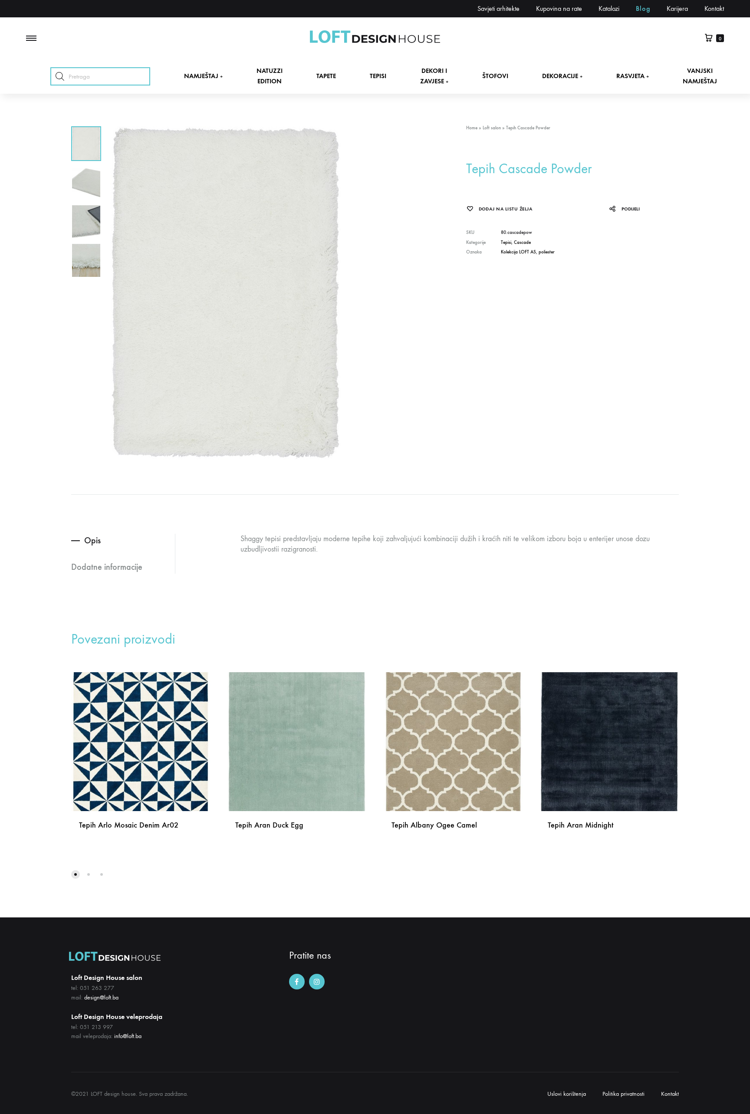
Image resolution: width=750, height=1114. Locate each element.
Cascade (522, 242)
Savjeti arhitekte (498, 8)
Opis (92, 540)
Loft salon (492, 128)
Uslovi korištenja (566, 1094)
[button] (75, 874)
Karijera (677, 8)
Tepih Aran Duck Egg (269, 825)
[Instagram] (317, 981)
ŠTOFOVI (495, 76)
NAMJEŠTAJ (203, 76)
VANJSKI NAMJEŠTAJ (700, 76)
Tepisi (506, 242)
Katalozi (609, 8)
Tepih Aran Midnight (580, 825)
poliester (547, 252)
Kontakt (714, 8)
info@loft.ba (127, 1036)
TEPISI (378, 76)
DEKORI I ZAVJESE (434, 76)
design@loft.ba (101, 997)
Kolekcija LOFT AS (518, 252)
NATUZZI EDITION (270, 76)
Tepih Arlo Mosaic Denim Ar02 (128, 825)
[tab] (123, 540)
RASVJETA (632, 76)
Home (471, 128)
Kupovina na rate (559, 8)
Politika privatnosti (623, 1094)
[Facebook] (297, 981)
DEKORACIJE (562, 76)
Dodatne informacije (106, 567)
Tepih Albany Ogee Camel (434, 825)
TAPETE (326, 76)
